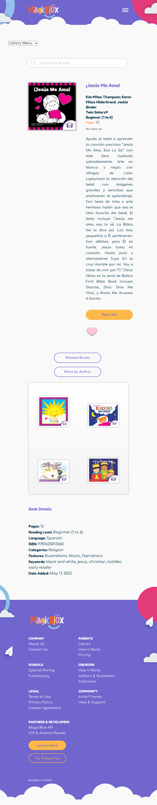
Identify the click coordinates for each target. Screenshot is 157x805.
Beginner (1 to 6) (99, 117)
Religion (55, 550)
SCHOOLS (36, 665)
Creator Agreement (45, 708)
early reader (40, 567)
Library (84, 644)
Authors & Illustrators (96, 676)
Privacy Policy (40, 702)
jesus (82, 562)
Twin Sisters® (97, 112)
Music (74, 556)
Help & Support (91, 702)
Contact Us (38, 649)
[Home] (44, 11)
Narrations (92, 556)
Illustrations (56, 556)
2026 (49, 780)
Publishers (87, 681)
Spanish (54, 538)
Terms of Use (40, 697)
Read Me (109, 315)
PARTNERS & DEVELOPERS (49, 722)
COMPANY (36, 638)
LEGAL (34, 691)
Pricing (84, 655)
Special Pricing (42, 670)
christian (97, 562)
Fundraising (39, 676)
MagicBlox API (41, 727)
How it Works (89, 649)
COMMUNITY (88, 691)
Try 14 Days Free (47, 758)
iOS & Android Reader (47, 733)
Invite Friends (90, 697)
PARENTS (85, 638)
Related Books (83, 358)
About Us (36, 644)
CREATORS (86, 665)
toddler (114, 562)
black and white (61, 562)
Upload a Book (47, 745)
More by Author (77, 372)
